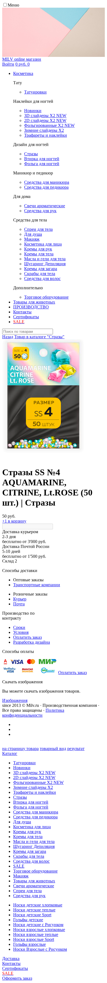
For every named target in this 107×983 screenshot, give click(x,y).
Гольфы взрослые (29, 944)
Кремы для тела (28, 836)
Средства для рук (29, 895)
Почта (19, 604)
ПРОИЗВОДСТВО (31, 307)
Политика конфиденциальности (33, 712)
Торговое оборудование (35, 871)
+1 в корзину (14, 521)
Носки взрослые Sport (33, 939)
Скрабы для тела (28, 856)
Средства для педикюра (35, 817)
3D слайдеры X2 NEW (34, 772)
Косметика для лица (32, 826)
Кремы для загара (29, 851)
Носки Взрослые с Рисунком (40, 949)
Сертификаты (26, 316)
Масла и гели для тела (34, 841)
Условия (21, 632)
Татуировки (24, 762)
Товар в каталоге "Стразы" (39, 336)
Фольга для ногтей (30, 807)
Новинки (21, 767)
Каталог (9, 753)
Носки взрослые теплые (35, 934)
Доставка (10, 958)
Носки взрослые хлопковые (39, 929)
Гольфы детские (28, 919)
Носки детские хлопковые (37, 905)
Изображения (14, 700)
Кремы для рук (27, 831)
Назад (7, 336)
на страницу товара (20, 748)
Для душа (22, 821)
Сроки (19, 627)
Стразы (20, 797)
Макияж (21, 876)
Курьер (19, 599)
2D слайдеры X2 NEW (34, 777)
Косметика (23, 73)
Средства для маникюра (35, 812)
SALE (18, 866)
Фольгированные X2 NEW (38, 782)
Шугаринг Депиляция (34, 846)
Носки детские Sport (32, 914)
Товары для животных (34, 302)
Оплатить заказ (27, 637)
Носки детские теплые (34, 910)
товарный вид (53, 748)
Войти (8, 64)
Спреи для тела (27, 890)
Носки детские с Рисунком (38, 924)
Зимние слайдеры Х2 (33, 787)
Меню (13, 5)
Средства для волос (31, 861)
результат (76, 748)
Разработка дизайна (31, 642)
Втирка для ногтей (30, 802)
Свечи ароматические (33, 885)
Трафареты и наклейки (34, 792)
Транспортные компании (36, 584)
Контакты (22, 312)
